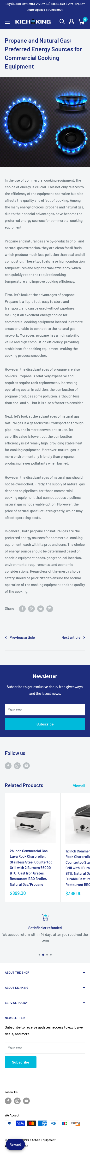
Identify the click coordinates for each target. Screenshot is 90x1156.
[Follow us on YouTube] (26, 765)
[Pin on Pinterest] (31, 608)
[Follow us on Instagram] (17, 765)
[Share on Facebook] (22, 608)
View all (79, 785)
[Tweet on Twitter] (40, 608)
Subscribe (45, 724)
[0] (81, 21)
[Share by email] (49, 608)
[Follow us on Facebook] (8, 765)
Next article (70, 637)
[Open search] (62, 21)
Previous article (22, 637)
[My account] (71, 21)
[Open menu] (7, 22)
